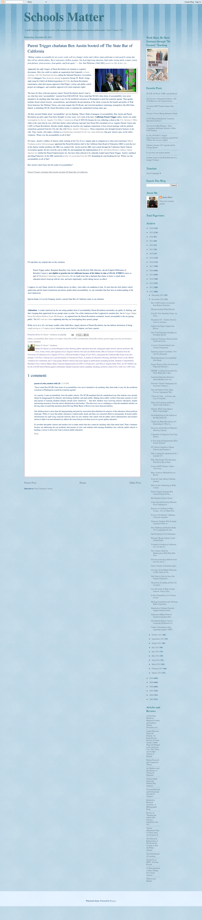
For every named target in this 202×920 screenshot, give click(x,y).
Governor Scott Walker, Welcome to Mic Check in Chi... (164, 571)
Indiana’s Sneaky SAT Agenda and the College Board (160, 146)
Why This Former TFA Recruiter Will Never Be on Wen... (163, 460)
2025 (151, 232)
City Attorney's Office (128, 120)
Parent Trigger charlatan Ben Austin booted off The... (162, 492)
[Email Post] (72, 334)
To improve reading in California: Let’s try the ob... (164, 545)
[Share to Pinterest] (87, 335)
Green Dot (67, 338)
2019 (151, 257)
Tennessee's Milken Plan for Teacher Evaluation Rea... (161, 615)
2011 (151, 291)
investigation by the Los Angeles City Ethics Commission (50, 120)
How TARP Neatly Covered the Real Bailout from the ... (163, 304)
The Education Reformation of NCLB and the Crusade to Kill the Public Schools (152, 844)
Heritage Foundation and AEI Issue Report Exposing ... (164, 602)
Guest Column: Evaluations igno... (164, 565)
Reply (36, 433)
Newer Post (30, 482)
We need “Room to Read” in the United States (163, 539)
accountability (39, 338)
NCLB (66, 81)
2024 (151, 236)
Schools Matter (64, 16)
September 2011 (158, 639)
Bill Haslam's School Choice (162, 498)
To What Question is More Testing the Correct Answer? (153, 871)
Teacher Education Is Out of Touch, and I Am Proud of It (152, 831)
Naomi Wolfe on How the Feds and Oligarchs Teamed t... (164, 365)
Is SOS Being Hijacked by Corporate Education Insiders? (160, 119)
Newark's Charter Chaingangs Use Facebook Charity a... (164, 384)
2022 (151, 245)
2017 (151, 266)
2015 (151, 274)
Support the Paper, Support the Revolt (162, 327)
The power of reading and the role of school (164, 583)
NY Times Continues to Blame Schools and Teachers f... (162, 448)
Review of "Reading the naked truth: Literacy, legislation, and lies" (152, 818)
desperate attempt (53, 78)
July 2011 (156, 647)
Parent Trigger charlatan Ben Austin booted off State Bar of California (58, 172)
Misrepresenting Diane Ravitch (163, 309)
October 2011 (157, 634)
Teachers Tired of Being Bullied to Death (161, 113)
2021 (151, 249)
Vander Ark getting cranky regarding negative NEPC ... (162, 628)
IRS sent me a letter (45, 319)
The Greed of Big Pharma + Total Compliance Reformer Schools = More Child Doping (161, 128)
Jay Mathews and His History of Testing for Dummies (152, 771)
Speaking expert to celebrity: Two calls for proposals (164, 352)
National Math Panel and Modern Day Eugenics (151, 782)
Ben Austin (49, 338)
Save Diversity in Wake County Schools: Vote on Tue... (163, 590)
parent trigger (109, 338)
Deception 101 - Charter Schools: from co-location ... (163, 320)
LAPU (74, 338)
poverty (118, 338)
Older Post (135, 482)
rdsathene (37, 341)
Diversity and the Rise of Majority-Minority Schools (164, 429)
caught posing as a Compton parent (41, 328)
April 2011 (156, 660)
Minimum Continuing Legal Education (54, 276)
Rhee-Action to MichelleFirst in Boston (163, 473)
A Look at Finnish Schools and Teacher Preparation (162, 346)
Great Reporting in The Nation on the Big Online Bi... (164, 416)
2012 (151, 287)
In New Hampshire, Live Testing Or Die (163, 596)
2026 (151, 228)
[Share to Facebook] (85, 335)
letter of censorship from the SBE (78, 156)
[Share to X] (82, 335)
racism (30, 341)
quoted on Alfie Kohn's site (116, 63)
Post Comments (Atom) (43, 488)
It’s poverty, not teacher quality (158, 152)
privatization (127, 338)
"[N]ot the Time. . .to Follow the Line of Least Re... (163, 397)
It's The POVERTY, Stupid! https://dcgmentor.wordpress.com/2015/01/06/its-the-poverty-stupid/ (162, 137)
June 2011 (156, 651)
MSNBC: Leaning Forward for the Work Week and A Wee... (164, 371)
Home (83, 482)
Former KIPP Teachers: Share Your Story (162, 467)
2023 (151, 240)
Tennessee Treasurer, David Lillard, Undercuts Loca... (164, 340)
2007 (151, 690)
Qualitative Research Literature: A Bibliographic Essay (151, 804)
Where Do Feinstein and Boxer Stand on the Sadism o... (163, 403)
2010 (151, 678)
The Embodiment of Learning (153, 854)
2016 (151, 270)
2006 (151, 695)
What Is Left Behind (151, 879)
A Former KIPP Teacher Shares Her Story (160, 107)
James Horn (167, 197)
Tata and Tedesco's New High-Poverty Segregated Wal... (162, 390)
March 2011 (156, 664)
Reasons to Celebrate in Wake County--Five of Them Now (163, 509)
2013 (151, 283)
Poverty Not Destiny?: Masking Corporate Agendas (163, 516)
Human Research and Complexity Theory (152, 762)
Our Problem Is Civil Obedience (163, 534)
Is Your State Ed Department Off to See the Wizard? (164, 441)
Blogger (113, 900)
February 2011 (157, 668)
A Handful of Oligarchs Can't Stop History (164, 435)
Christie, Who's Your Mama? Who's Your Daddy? (162, 410)
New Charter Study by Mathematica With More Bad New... (163, 553)
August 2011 (157, 643)
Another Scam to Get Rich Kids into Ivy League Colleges (161, 158)
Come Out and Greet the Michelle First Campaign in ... (164, 503)
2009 (151, 682)
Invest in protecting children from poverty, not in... (164, 560)
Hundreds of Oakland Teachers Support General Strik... (162, 609)
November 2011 (158, 299)
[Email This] (77, 335)
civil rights (58, 338)
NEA (30, 78)
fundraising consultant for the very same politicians (84, 132)
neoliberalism (83, 338)
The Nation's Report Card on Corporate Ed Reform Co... (162, 621)
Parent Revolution (96, 338)
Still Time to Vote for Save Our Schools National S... (163, 577)
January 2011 (157, 672)
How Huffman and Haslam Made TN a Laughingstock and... (163, 528)
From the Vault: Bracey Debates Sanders (163, 480)
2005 (151, 699)
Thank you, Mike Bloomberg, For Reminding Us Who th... (163, 422)
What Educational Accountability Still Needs (163, 359)
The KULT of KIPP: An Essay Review (152, 862)
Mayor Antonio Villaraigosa (78, 129)
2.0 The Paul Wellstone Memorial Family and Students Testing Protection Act (153, 722)
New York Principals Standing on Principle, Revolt (164, 333)
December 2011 (158, 295)
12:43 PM (65, 383)
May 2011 (156, 655)
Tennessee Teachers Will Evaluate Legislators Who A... (163, 522)
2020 (151, 253)
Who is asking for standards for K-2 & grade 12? (164, 454)
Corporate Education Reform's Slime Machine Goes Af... (162, 378)
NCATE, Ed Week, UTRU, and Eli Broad (161, 93)
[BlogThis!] (79, 335)
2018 (151, 262)
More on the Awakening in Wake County (163, 486)
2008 (151, 686)
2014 (151, 279)
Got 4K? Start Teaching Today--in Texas (164, 314)
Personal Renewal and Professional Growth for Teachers (153, 793)
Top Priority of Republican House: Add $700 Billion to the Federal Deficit (161, 99)
